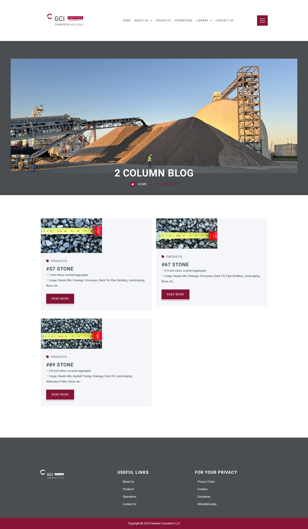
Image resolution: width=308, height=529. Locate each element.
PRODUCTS (163, 20)
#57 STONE (60, 269)
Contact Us (129, 504)
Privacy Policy (206, 482)
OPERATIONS (183, 20)
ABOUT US (141, 20)
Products (58, 261)
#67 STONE (175, 264)
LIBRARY (202, 20)
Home (142, 184)
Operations (129, 497)
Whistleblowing (206, 504)
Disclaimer (204, 497)
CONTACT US (224, 20)
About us (128, 482)
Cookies (202, 489)
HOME (127, 20)
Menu (262, 20)
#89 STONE (60, 365)
